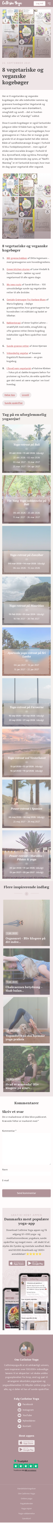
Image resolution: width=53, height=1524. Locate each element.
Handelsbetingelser (26, 1488)
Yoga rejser (26, 1508)
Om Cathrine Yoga (26, 1493)
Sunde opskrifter (14, 403)
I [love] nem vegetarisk (19, 368)
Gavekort (26, 1518)
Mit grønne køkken (17, 258)
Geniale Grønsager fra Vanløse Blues (26, 300)
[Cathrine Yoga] (12, 3)
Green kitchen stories (18, 269)
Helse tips (10, 395)
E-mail (5, 1181)
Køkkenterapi (14, 323)
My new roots (14, 285)
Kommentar (9, 1131)
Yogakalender (26, 1503)
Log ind (39, 3)
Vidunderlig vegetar (17, 353)
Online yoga (26, 1498)
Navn (5, 1170)
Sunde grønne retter (18, 346)
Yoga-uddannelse (26, 1513)
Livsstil (25, 395)
